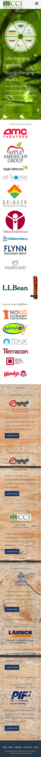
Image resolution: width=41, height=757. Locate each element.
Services (18, 747)
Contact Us (27, 747)
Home (5, 747)
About (11, 747)
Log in (36, 747)
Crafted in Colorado (16, 753)
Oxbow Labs (27, 753)
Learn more (12, 435)
